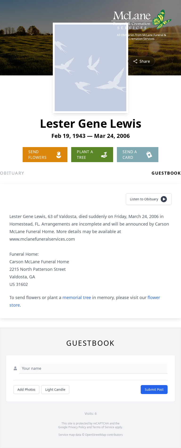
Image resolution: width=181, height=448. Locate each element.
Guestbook (166, 173)
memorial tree (76, 297)
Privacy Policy (77, 427)
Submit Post (154, 389)
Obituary (12, 173)
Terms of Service (103, 427)
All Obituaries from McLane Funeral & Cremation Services (141, 37)
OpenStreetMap (95, 435)
